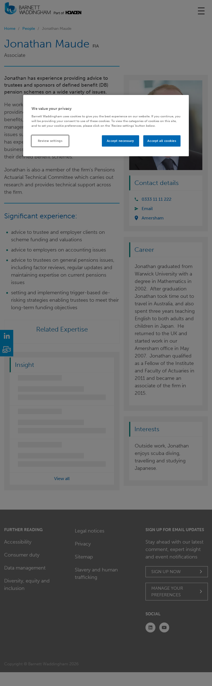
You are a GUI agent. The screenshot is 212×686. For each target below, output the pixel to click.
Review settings (50, 141)
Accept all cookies (161, 141)
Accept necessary (120, 141)
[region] (106, 126)
